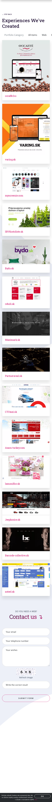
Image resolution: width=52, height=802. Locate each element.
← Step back (7, 14)
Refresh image (26, 677)
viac (36, 799)
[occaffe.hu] (26, 66)
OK (42, 796)
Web (44, 34)
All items (32, 34)
